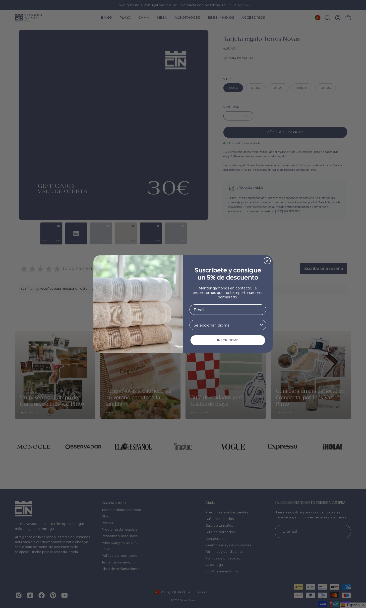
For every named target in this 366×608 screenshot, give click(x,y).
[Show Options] (261, 325)
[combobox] (226, 325)
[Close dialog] (267, 261)
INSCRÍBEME (228, 340)
